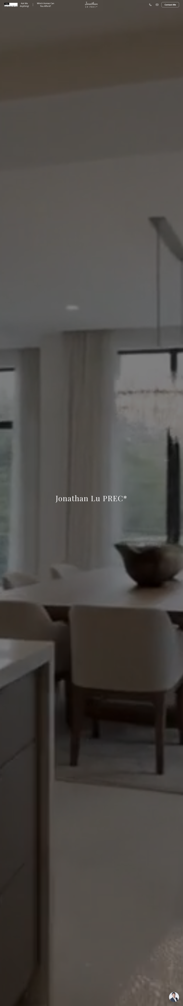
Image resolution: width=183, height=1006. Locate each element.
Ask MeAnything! (24, 4)
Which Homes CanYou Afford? (45, 4)
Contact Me (170, 4)
